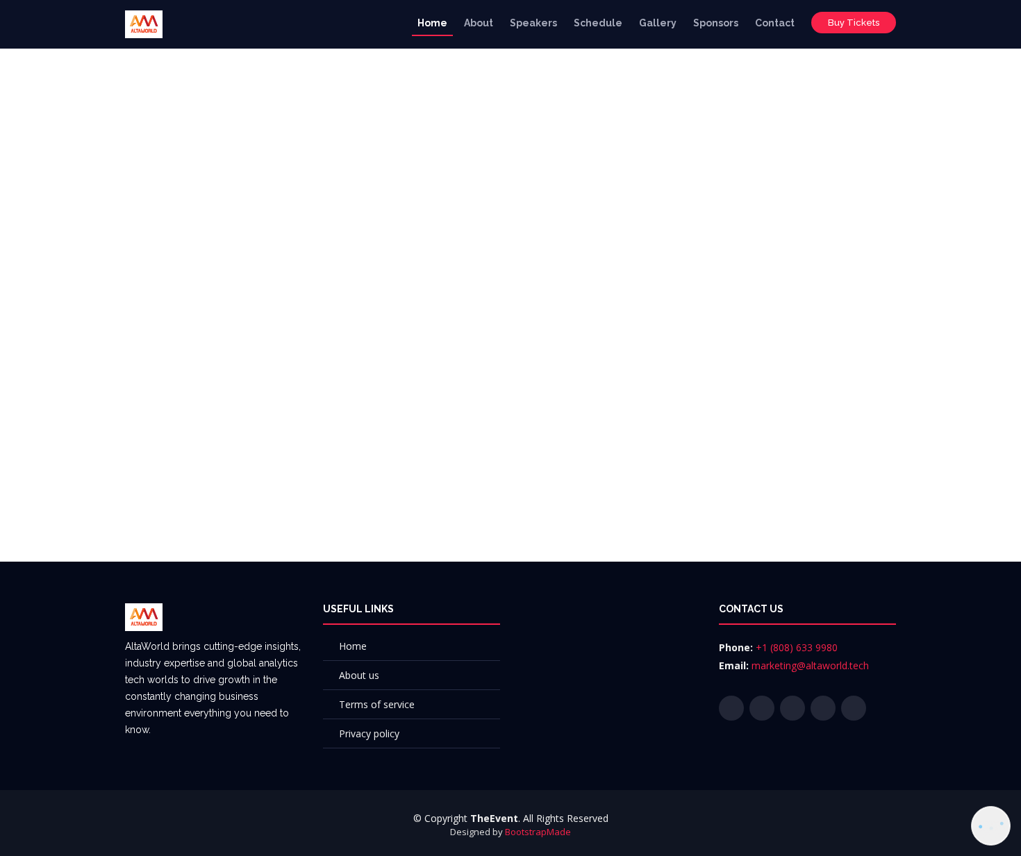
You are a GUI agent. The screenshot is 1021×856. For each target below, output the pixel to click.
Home (432, 22)
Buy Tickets (853, 22)
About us (359, 675)
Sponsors (715, 22)
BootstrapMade (538, 831)
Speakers (533, 22)
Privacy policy (369, 733)
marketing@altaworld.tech (810, 665)
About (478, 22)
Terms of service (377, 704)
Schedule (598, 22)
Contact (775, 22)
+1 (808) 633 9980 (797, 647)
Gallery (657, 22)
